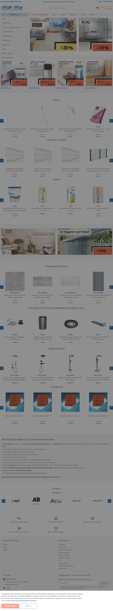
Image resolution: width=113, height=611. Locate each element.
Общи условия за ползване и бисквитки (24, 600)
